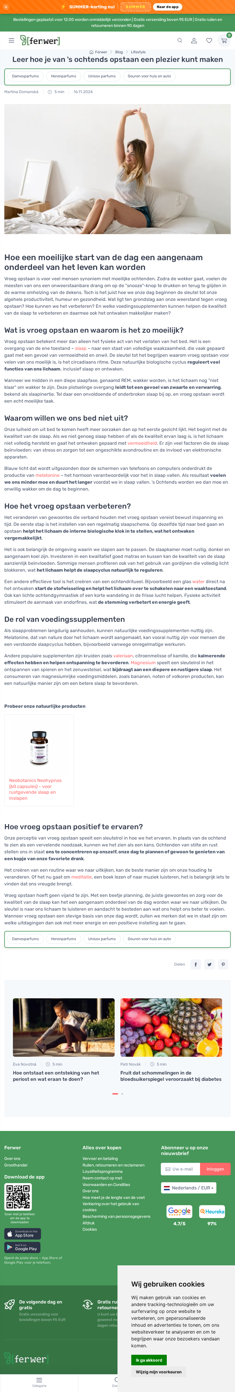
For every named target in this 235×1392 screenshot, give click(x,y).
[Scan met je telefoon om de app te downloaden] (19, 1197)
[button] (22, 1233)
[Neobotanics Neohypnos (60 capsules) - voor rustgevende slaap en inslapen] (39, 745)
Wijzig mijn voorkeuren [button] (159, 1371)
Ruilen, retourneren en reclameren (113, 1165)
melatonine (48, 475)
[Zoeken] (180, 40)
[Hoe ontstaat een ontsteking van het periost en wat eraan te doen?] (64, 1027)
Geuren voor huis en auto (149, 76)
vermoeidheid (142, 443)
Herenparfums (63, 76)
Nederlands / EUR (191, 1188)
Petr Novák (130, 1064)
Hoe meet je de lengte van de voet (114, 1197)
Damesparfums (25, 76)
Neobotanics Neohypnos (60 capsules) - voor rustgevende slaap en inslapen (35, 789)
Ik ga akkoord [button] (149, 1360)
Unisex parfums (102, 76)
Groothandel (15, 1165)
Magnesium (143, 662)
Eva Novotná (24, 1064)
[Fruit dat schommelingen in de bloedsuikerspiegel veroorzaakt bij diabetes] (171, 1027)
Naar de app (168, 7)
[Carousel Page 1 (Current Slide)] (115, 1094)
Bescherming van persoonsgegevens (116, 1216)
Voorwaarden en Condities (106, 1184)
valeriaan (123, 655)
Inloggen (215, 1169)
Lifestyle (138, 52)
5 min (59, 91)
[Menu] (11, 40)
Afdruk (89, 1223)
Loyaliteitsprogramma (103, 1171)
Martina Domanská (21, 91)
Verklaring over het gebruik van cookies (111, 1206)
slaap (81, 348)
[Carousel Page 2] (122, 1094)
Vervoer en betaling (100, 1158)
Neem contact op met (102, 1178)
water (198, 581)
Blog (119, 52)
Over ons (12, 1158)
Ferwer (101, 52)
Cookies (90, 1229)
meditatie (81, 877)
